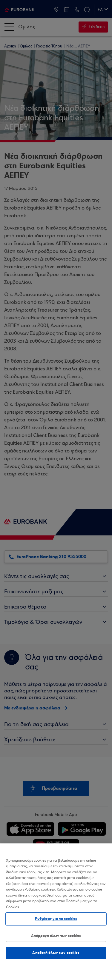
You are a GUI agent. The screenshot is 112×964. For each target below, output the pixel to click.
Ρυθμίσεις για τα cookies (56, 918)
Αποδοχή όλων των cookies (55, 952)
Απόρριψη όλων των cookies (56, 935)
